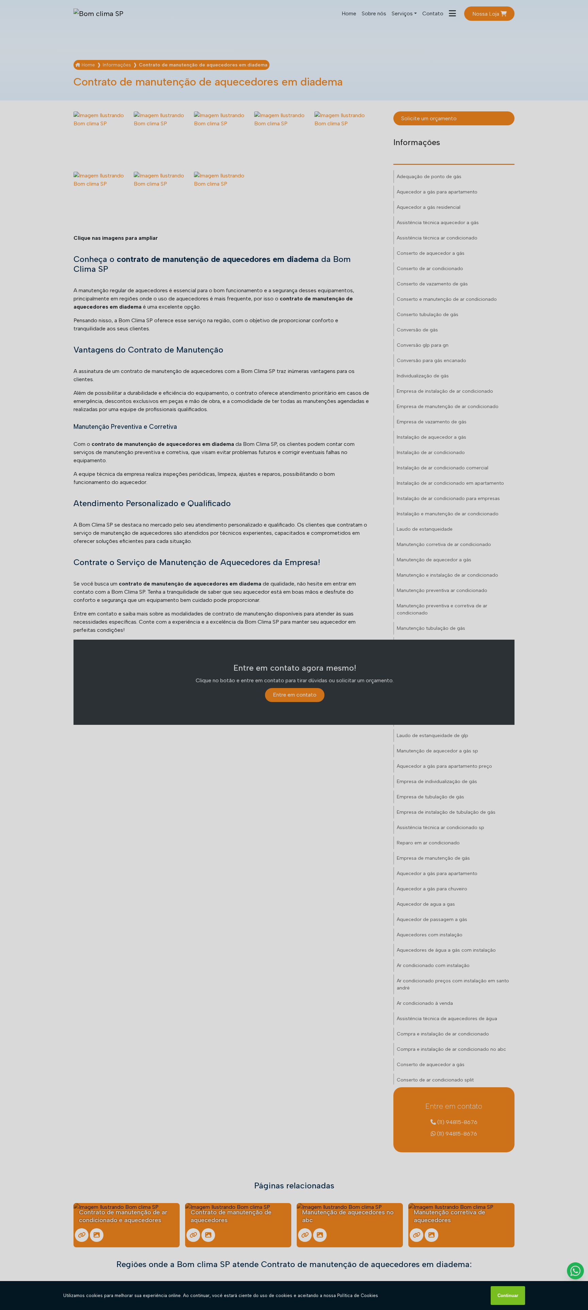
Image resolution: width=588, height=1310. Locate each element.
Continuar (507, 1295)
